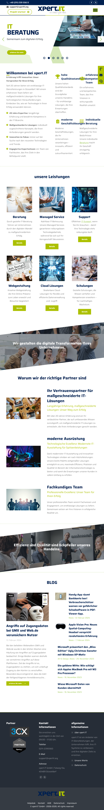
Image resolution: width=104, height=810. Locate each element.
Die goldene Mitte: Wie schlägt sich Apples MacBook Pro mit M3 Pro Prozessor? (77, 669)
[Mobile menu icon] (95, 10)
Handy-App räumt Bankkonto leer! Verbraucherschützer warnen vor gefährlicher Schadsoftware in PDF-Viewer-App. (83, 604)
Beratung (84, 142)
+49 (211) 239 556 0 (19, 2)
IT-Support (86, 221)
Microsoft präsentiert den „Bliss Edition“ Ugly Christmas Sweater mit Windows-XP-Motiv (77, 651)
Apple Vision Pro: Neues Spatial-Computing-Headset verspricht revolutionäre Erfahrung (83, 630)
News (11, 595)
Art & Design (63, 658)
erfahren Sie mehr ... (16, 683)
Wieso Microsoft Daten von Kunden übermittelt (74, 686)
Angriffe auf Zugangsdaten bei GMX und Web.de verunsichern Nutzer (27, 630)
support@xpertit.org (19, 7)
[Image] (19, 199)
